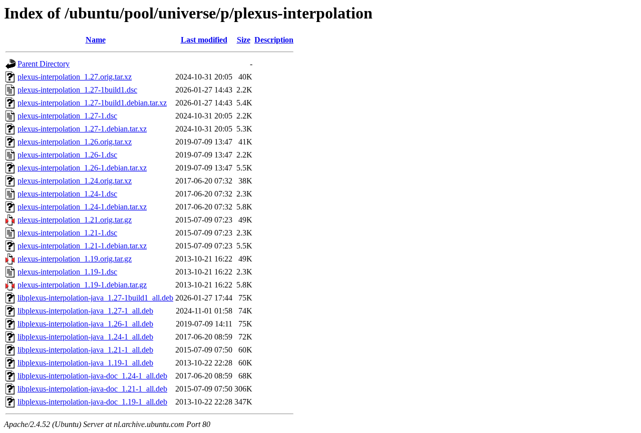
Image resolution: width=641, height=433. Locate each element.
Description (273, 40)
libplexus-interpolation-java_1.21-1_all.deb (85, 350)
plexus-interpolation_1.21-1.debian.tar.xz (82, 246)
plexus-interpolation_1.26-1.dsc (67, 154)
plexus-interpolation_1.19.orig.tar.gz (75, 258)
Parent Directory (44, 64)
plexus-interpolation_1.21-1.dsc (67, 232)
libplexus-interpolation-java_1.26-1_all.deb (85, 324)
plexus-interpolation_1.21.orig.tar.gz (75, 220)
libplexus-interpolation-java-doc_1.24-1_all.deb (92, 376)
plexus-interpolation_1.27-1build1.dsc (77, 90)
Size (243, 40)
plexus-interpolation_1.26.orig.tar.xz (75, 142)
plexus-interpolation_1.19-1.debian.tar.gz (82, 284)
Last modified (204, 40)
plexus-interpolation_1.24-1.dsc (67, 194)
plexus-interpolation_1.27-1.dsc (67, 116)
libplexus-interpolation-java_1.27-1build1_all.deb (95, 298)
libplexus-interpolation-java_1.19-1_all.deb (85, 362)
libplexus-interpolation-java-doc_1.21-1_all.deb (92, 388)
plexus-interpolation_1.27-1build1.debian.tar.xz (92, 102)
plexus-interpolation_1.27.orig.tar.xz (75, 76)
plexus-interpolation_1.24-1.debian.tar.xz (82, 206)
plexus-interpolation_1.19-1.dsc (67, 272)
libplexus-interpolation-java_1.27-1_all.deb (85, 310)
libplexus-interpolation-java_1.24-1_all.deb (85, 336)
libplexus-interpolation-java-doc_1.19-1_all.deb (92, 402)
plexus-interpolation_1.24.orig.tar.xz (75, 180)
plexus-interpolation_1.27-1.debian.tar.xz (82, 128)
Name (96, 40)
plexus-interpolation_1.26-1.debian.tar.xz (82, 168)
